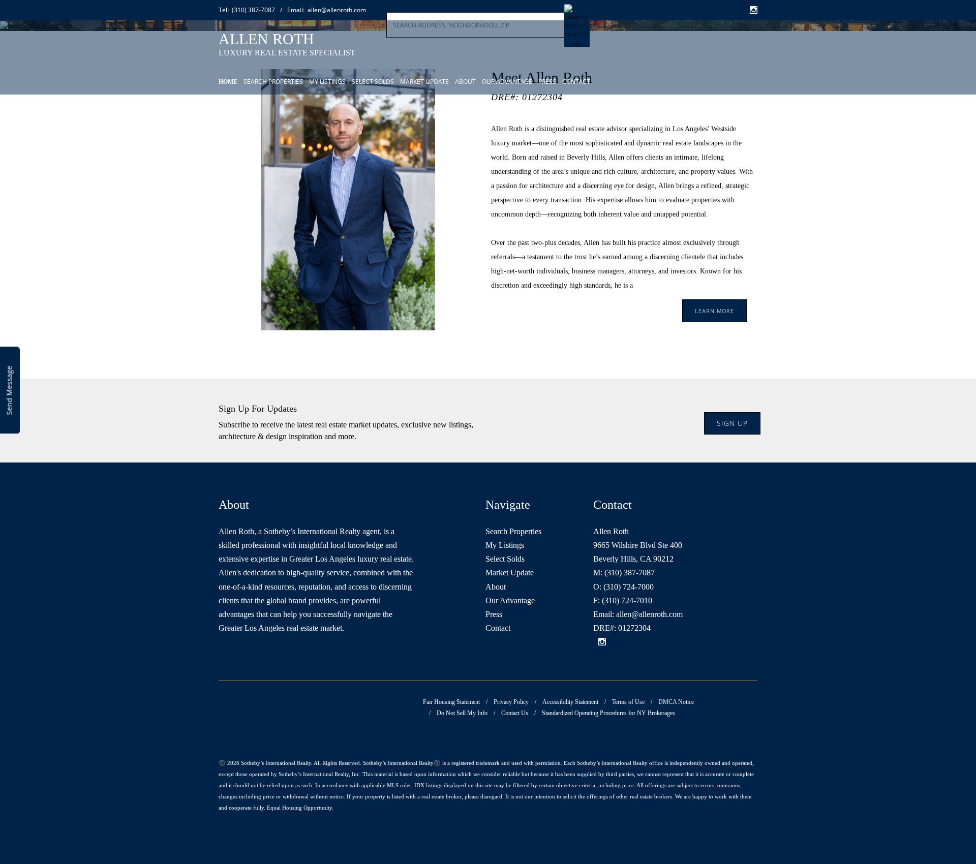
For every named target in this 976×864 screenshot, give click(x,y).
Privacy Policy (511, 701)
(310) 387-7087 (629, 572)
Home (228, 81)
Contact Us (514, 713)
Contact (576, 81)
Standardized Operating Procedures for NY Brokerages (608, 713)
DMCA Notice (676, 701)
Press (547, 81)
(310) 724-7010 (627, 600)
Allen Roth (266, 38)
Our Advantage (507, 81)
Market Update (424, 81)
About (465, 81)
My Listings (327, 81)
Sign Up (732, 423)
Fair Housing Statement (451, 701)
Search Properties (273, 81)
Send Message (9, 390)
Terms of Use (628, 701)
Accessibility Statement (570, 701)
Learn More (714, 311)
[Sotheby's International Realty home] (710, 48)
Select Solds (373, 81)
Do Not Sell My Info (462, 713)
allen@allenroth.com (638, 614)
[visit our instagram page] (602, 642)
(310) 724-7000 (628, 586)
